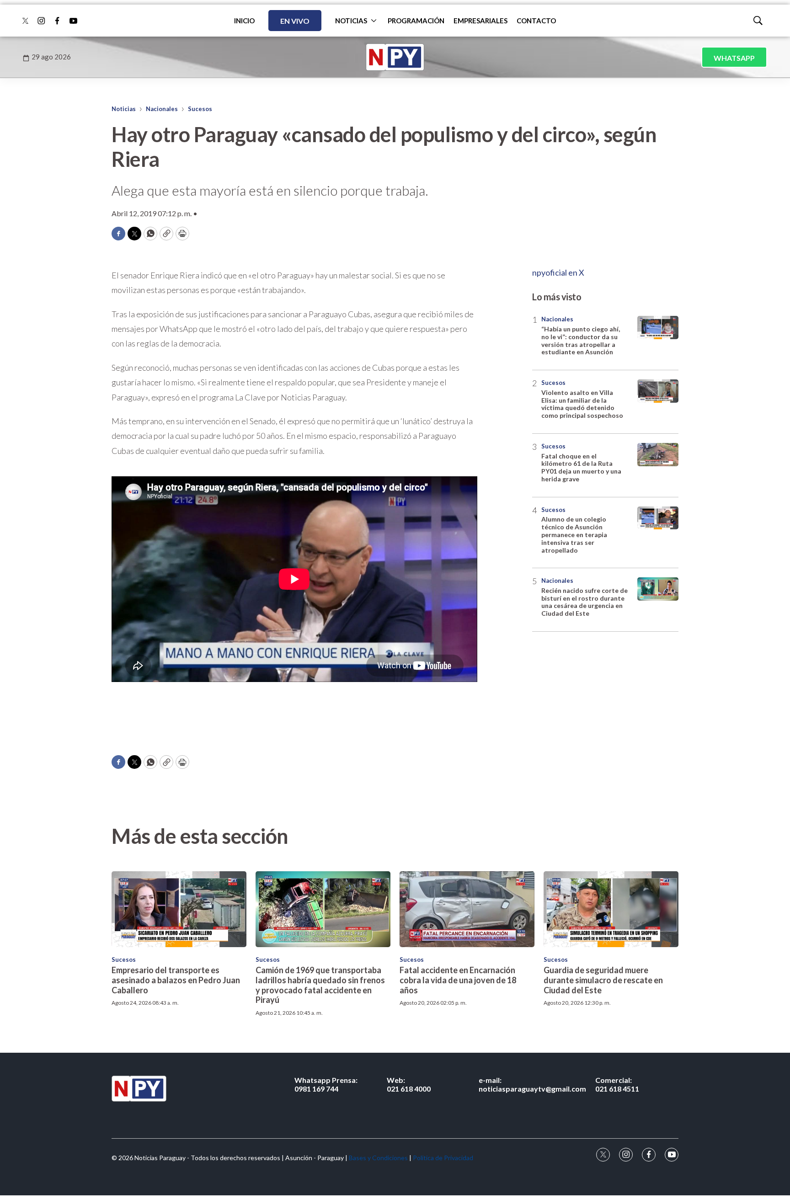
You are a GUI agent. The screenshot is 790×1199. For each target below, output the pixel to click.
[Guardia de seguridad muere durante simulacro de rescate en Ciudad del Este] (611, 909)
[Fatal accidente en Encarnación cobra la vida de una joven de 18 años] (467, 909)
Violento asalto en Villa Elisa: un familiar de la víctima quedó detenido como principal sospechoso (582, 404)
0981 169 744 (326, 1084)
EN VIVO (295, 20)
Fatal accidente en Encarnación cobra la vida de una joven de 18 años (458, 980)
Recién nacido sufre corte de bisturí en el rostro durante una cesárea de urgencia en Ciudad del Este (584, 601)
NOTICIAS (351, 20)
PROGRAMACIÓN (416, 20)
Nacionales (162, 108)
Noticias (124, 108)
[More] (373, 20)
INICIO (244, 20)
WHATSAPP (734, 57)
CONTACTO (536, 20)
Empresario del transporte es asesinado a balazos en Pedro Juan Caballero (176, 980)
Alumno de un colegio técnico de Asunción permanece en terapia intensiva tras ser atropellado (574, 534)
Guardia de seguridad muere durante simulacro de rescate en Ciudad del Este (603, 980)
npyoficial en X (558, 272)
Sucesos (200, 108)
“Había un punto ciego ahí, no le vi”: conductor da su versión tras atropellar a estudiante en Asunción (580, 340)
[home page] (395, 57)
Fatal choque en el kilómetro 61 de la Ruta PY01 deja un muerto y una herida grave (581, 467)
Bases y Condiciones (378, 1158)
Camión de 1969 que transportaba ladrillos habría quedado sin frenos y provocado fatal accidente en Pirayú (320, 985)
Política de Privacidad (443, 1158)
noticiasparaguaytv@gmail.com (532, 1084)
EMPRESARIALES (480, 20)
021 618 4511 (617, 1084)
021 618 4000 (409, 1084)
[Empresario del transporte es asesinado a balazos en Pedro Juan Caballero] (179, 909)
